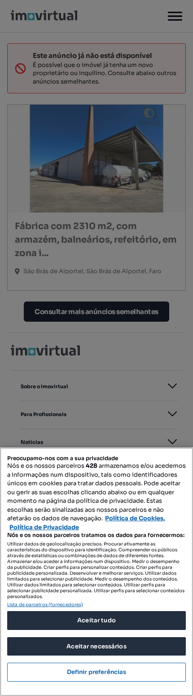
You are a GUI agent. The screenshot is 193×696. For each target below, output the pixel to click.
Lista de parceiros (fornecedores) (45, 604)
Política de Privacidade (44, 527)
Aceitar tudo (96, 620)
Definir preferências (97, 672)
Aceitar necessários (96, 646)
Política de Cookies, (135, 518)
